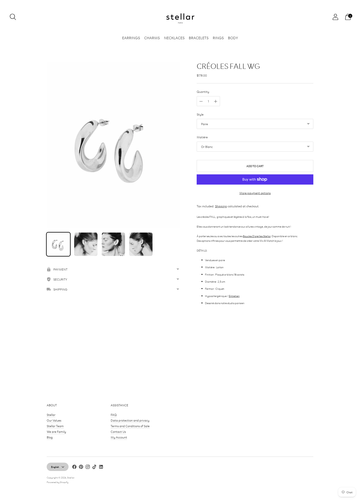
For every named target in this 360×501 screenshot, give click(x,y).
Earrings (131, 37)
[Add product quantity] (215, 101)
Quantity (203, 91)
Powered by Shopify (57, 482)
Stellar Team (55, 426)
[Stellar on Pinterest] (81, 467)
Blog (50, 437)
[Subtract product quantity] (201, 101)
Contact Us (118, 431)
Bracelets (199, 37)
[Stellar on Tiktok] (94, 467)
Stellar (51, 414)
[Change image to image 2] (86, 244)
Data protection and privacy (130, 420)
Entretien (234, 296)
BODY (233, 37)
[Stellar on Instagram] (87, 467)
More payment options (255, 193)
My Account (119, 437)
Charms (152, 37)
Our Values (54, 420)
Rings (218, 37)
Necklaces (174, 37)
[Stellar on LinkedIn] (101, 467)
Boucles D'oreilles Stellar (257, 236)
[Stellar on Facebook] (74, 467)
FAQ (114, 414)
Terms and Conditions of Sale (130, 426)
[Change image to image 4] (140, 244)
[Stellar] (180, 17)
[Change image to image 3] (113, 244)
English (55, 466)
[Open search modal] (13, 17)
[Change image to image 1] (58, 244)
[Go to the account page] (335, 17)
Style (200, 114)
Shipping (221, 206)
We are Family (56, 431)
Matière (202, 137)
